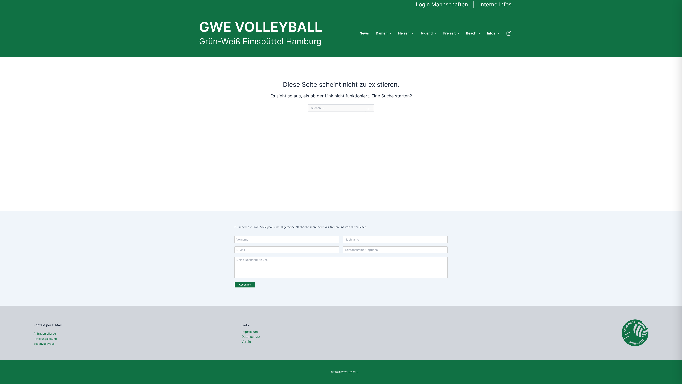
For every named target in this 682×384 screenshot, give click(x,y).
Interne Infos (495, 4)
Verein (246, 341)
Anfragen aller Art (46, 333)
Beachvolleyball (44, 343)
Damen (382, 33)
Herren (404, 33)
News (364, 33)
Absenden (245, 284)
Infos (491, 33)
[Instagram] (509, 33)
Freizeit (449, 33)
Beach (471, 33)
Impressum (250, 332)
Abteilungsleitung (45, 338)
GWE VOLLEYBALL (260, 27)
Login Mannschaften (442, 4)
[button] (389, 33)
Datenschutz (251, 336)
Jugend (426, 33)
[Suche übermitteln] (368, 109)
